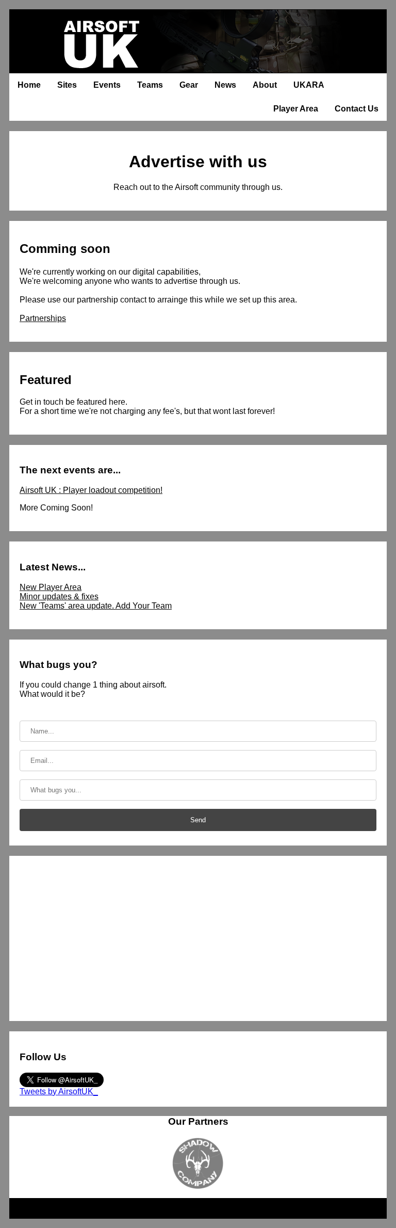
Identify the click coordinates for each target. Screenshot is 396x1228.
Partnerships (43, 318)
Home (29, 85)
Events (107, 85)
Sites (67, 85)
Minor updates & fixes (59, 596)
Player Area (295, 108)
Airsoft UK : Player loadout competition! (91, 490)
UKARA (308, 85)
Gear (188, 85)
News (225, 85)
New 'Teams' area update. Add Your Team (96, 605)
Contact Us (356, 108)
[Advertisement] (198, 938)
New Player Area (50, 587)
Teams (150, 85)
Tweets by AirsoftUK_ (59, 1091)
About (265, 85)
